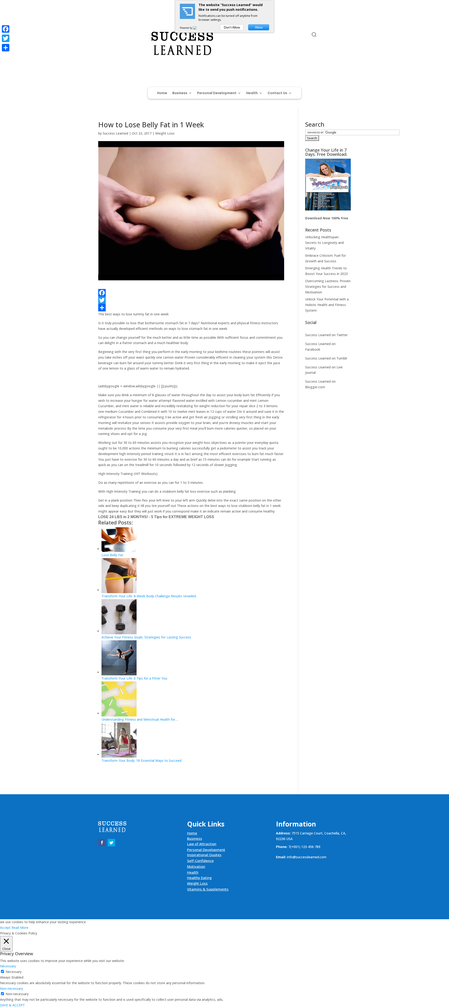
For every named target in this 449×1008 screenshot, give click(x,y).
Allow (259, 27)
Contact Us (277, 93)
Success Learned (115, 133)
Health (252, 93)
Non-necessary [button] (11, 988)
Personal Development (216, 93)
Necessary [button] (8, 966)
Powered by (186, 27)
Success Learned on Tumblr (326, 358)
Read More (19, 927)
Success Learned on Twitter (326, 335)
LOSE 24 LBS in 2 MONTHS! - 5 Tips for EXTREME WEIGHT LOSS (156, 517)
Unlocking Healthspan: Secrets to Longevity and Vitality (324, 242)
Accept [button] (5, 927)
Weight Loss (164, 133)
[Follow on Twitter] (111, 35)
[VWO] (197, 27)
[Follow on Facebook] (102, 35)
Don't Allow (232, 27)
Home (162, 93)
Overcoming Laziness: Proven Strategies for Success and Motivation (328, 286)
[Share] (191, 307)
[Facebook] (191, 292)
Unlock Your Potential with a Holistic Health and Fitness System (327, 305)
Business (179, 93)
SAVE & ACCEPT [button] (12, 1005)
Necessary (14, 971)
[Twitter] (191, 300)
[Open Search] (314, 34)
